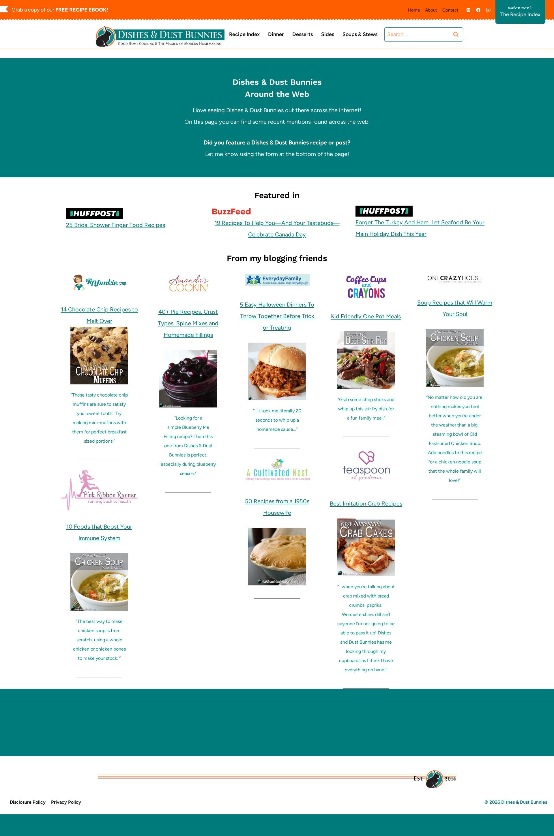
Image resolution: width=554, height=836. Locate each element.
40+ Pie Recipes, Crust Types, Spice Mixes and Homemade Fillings (188, 323)
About (431, 10)
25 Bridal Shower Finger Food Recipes (115, 224)
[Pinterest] (468, 10)
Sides (327, 34)
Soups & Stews (359, 34)
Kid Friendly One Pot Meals (366, 316)
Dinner (276, 34)
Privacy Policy (66, 802)
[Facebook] (478, 10)
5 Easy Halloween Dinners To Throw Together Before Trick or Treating (277, 316)
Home (414, 10)
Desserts (302, 34)
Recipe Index (244, 34)
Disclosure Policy (28, 802)
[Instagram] (488, 10)
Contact (450, 10)
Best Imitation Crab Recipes (366, 503)
